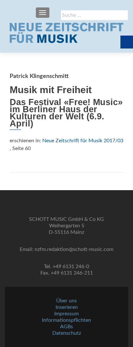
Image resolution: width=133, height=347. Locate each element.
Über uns (66, 300)
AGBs (66, 326)
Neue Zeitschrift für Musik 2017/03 (82, 140)
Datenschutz (66, 333)
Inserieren (67, 307)
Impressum (66, 313)
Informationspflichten (66, 320)
